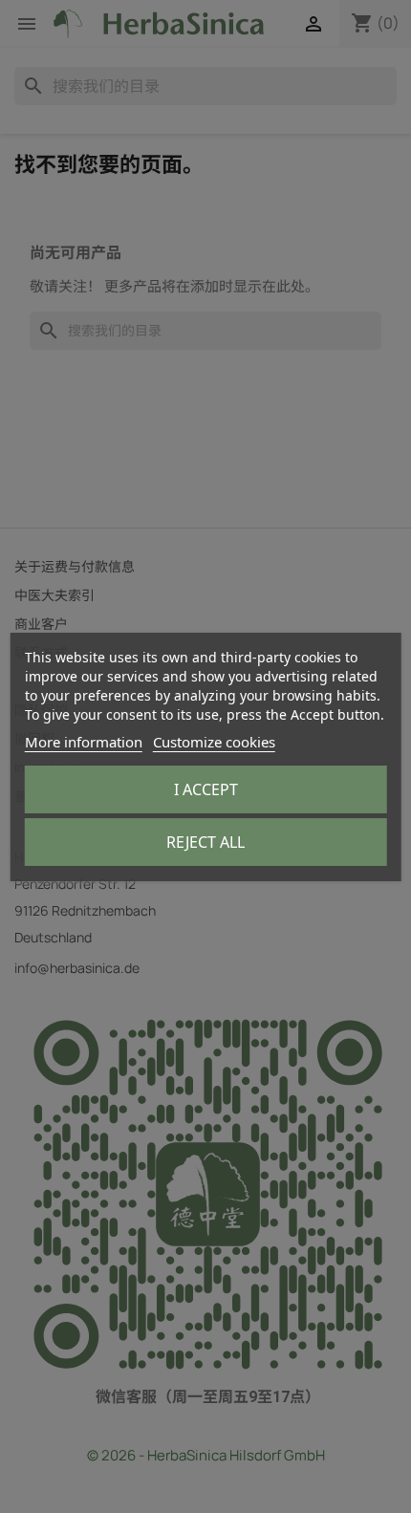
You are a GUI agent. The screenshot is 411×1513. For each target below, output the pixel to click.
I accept (206, 789)
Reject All (205, 842)
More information (83, 741)
